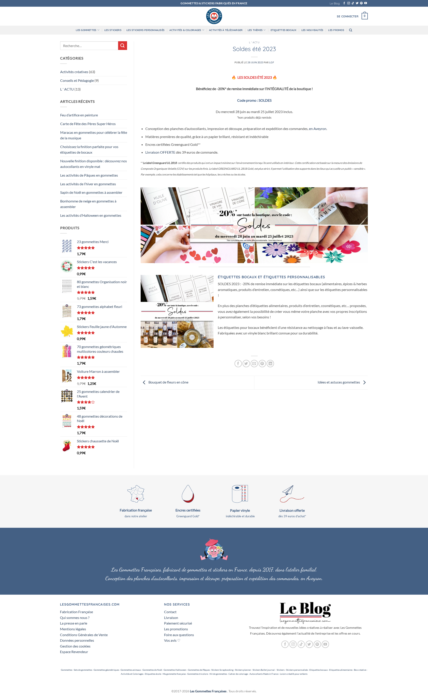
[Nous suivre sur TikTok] (353, 3)
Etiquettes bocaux (283, 30)
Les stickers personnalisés (145, 30)
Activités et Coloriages (132, 673)
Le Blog (335, 3)
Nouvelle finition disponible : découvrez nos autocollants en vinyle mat (93, 164)
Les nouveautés (312, 30)
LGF (271, 62)
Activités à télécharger (226, 30)
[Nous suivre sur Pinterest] (361, 3)
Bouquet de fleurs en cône (168, 382)
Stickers (280, 669)
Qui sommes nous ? (74, 617)
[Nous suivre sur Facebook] (344, 3)
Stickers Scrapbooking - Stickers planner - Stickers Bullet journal (243, 669)
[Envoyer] (122, 45)
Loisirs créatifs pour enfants (293, 673)
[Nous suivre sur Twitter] (357, 3)
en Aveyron (317, 128)
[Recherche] (350, 30)
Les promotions (176, 629)
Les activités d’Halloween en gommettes (90, 215)
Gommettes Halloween (175, 669)
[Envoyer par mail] (254, 363)
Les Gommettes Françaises (208, 691)
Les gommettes (86, 30)
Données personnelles (77, 640)
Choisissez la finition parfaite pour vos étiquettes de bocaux (89, 149)
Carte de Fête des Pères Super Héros (88, 124)
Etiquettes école (153, 673)
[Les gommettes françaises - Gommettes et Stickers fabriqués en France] (214, 16)
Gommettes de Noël (152, 669)
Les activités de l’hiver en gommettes (88, 184)
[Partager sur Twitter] (246, 363)
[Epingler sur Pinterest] (262, 363)
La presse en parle (73, 623)
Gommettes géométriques (106, 669)
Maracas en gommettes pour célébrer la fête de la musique (93, 135)
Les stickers (112, 30)
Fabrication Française (76, 612)
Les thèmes (255, 30)
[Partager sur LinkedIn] (270, 363)
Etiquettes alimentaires (340, 669)
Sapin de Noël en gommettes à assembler (91, 192)
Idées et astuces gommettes (339, 382)
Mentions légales (73, 629)
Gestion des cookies (75, 646)
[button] (347, 16)
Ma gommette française (174, 673)
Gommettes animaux (131, 669)
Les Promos (336, 30)
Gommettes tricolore (197, 673)
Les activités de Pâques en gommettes (89, 175)
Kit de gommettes (218, 673)
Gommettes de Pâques (199, 669)
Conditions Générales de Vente (84, 635)
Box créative (360, 669)
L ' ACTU (67, 89)
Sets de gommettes (83, 669)
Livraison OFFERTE (160, 152)
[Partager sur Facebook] (238, 363)
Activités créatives (74, 72)
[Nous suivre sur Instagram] (348, 3)
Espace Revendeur (74, 652)
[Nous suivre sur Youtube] (365, 3)
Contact (170, 612)
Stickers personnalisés (297, 669)
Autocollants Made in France (263, 673)
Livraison (171, 617)
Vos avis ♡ (172, 640)
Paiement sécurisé (178, 623)
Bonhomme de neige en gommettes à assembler (88, 204)
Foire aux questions (179, 635)
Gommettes (66, 669)
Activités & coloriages (185, 30)
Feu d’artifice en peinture (79, 115)
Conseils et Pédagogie (77, 80)
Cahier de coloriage (238, 673)
